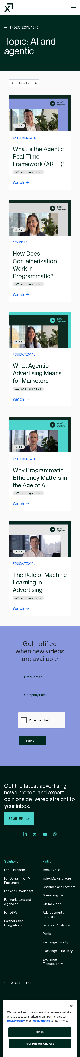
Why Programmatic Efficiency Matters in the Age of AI (40, 478)
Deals (47, 933)
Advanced (20, 242)
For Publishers (14, 870)
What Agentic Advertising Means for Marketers (37, 373)
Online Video (52, 904)
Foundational (24, 354)
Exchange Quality (55, 942)
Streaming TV (53, 895)
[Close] (71, 1006)
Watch (18, 183)
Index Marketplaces (57, 878)
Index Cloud (51, 870)
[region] (40, 1028)
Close (40, 1032)
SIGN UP (17, 818)
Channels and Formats (59, 887)
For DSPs (11, 912)
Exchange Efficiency (58, 951)
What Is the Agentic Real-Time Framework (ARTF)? (39, 156)
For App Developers (18, 891)
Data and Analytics (56, 925)
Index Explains (23, 27)
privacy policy (16, 1020)
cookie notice (41, 1020)
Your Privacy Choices (39, 1043)
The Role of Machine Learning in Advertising (40, 582)
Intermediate (24, 138)
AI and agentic (28, 172)
